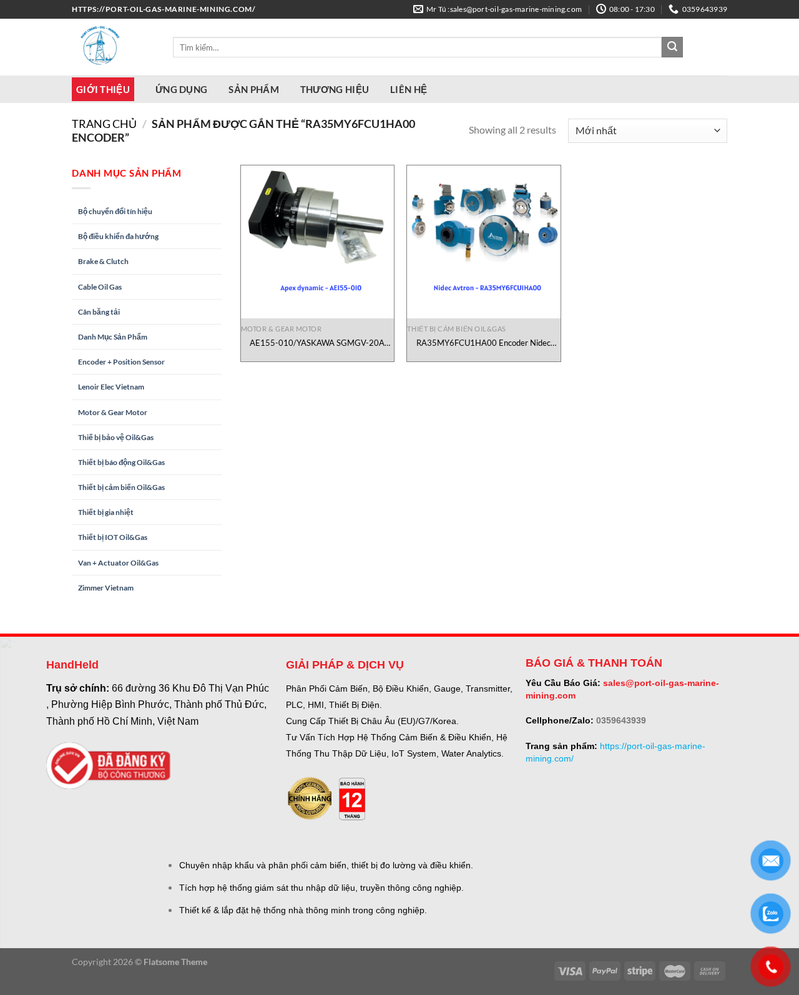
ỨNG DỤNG (181, 89)
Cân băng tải (99, 311)
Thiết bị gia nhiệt (106, 512)
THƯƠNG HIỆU (334, 89)
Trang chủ (104, 123)
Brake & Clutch (103, 261)
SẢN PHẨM (253, 89)
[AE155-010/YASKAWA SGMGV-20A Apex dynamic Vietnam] (317, 241)
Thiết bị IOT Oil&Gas (112, 537)
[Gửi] (672, 47)
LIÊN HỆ (408, 89)
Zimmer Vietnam (106, 587)
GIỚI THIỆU (103, 89)
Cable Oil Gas (100, 287)
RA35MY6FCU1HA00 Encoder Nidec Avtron (483, 343)
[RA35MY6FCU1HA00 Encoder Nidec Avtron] (483, 241)
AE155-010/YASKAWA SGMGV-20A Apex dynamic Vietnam (317, 343)
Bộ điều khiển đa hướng (118, 236)
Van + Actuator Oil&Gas (118, 562)
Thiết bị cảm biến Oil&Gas (121, 487)
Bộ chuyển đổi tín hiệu (115, 211)
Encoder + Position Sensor (121, 361)
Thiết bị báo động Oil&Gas (121, 462)
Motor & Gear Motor (112, 412)
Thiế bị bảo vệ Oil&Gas (116, 437)
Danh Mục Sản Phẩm (112, 336)
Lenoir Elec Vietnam (111, 386)
